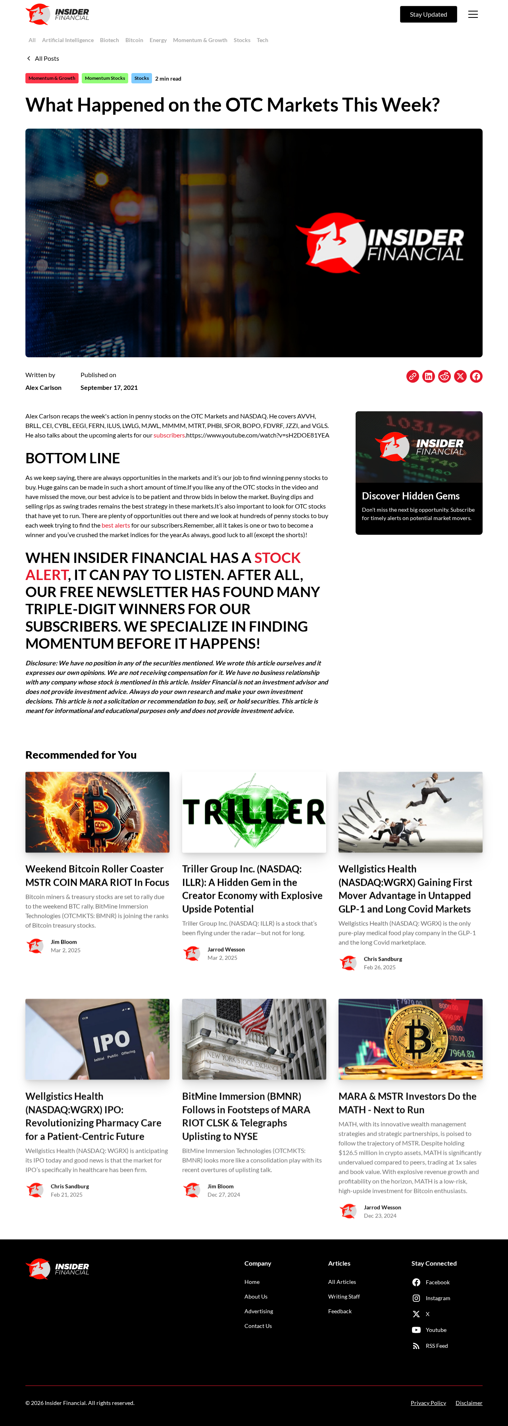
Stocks (242, 40)
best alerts (116, 525)
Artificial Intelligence (68, 40)
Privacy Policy (428, 1402)
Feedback (340, 1311)
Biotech (109, 40)
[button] (473, 14)
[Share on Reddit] (444, 376)
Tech (262, 40)
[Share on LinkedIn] (428, 376)
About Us (255, 1296)
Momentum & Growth (200, 40)
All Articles (342, 1281)
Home (252, 1281)
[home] (57, 14)
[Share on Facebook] (476, 376)
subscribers (169, 435)
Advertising (258, 1311)
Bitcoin (134, 40)
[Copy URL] (412, 376)
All (32, 40)
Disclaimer (469, 1402)
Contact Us (258, 1325)
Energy (158, 40)
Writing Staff (344, 1296)
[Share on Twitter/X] (460, 376)
